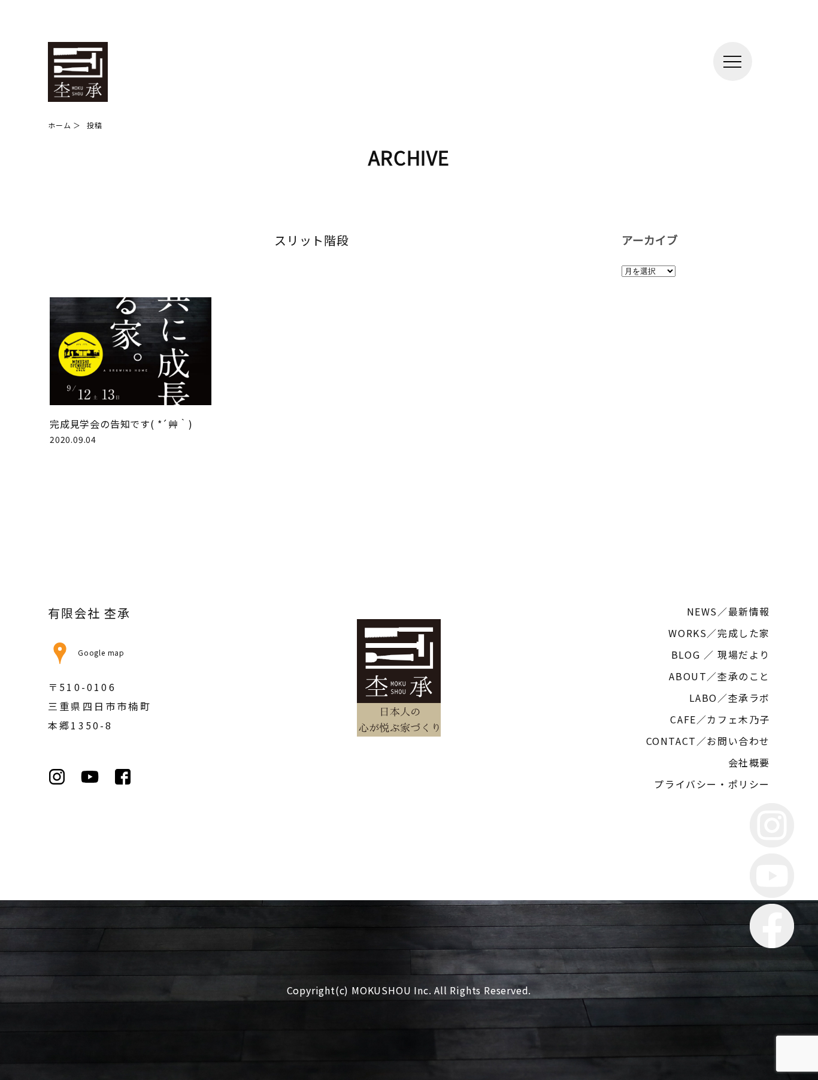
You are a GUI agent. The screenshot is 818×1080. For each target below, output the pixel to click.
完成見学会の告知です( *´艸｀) (121, 424)
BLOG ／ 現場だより (720, 654)
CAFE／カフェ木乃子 (720, 719)
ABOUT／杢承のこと (719, 676)
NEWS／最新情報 (728, 611)
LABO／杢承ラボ (729, 697)
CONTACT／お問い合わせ (708, 741)
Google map (101, 652)
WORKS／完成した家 (719, 633)
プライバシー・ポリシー (712, 784)
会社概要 (749, 762)
